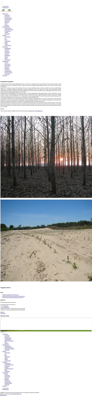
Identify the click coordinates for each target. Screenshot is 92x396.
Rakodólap (7, 68)
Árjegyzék (2, 108)
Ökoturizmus (5, 46)
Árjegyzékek (7, 74)
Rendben (1, 395)
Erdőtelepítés (7, 69)
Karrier (6, 23)
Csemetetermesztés (9, 29)
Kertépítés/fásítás (8, 72)
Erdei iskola (5, 75)
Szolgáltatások (6, 61)
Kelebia (6, 42)
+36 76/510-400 (5, 305)
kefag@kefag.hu (6, 7)
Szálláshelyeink (8, 48)
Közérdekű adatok (8, 18)
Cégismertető (5, 13)
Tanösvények (7, 52)
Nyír (5, 38)
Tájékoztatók (2, 313)
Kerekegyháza (7, 36)
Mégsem (5, 395)
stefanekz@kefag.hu (39, 110)
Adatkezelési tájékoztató (16, 393)
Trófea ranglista (8, 45)
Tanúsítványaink (8, 19)
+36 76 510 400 (6, 6)
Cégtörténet (7, 15)
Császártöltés (7, 41)
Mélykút (6, 44)
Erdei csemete (7, 65)
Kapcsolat (7, 25)
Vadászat (4, 35)
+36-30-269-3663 (31, 110)
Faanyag (6, 62)
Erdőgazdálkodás (6, 26)
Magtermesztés (8, 28)
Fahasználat (7, 33)
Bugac (6, 39)
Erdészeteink (7, 16)
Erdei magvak (7, 64)
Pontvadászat (7, 59)
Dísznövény (7, 67)
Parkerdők (7, 54)
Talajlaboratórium (8, 71)
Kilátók (6, 58)
